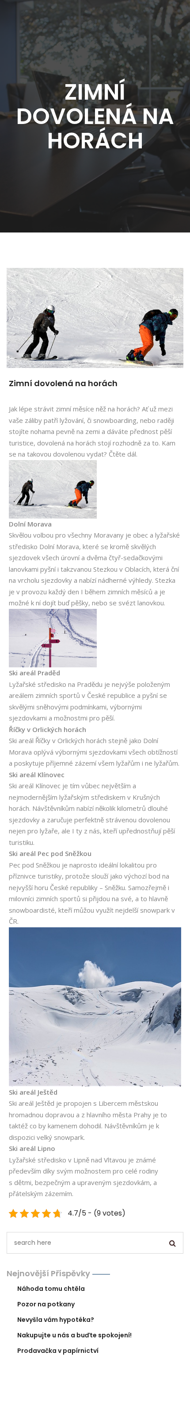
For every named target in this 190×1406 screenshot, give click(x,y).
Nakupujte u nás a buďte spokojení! (74, 1335)
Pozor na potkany (46, 1304)
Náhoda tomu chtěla (51, 1288)
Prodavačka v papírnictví (58, 1350)
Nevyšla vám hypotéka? (55, 1319)
